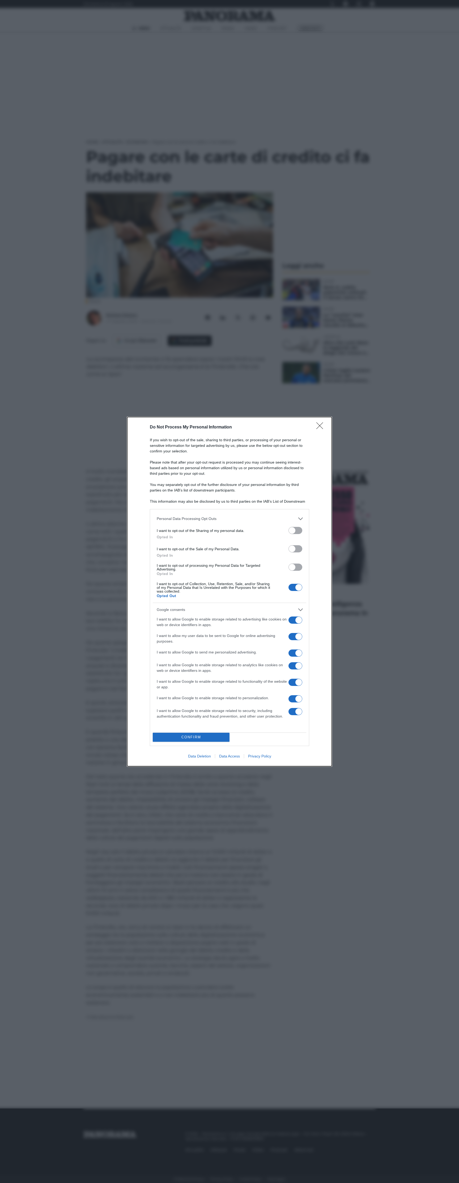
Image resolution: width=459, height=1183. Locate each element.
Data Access (229, 756)
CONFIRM (191, 737)
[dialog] (229, 591)
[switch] (295, 530)
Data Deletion (199, 756)
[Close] (321, 427)
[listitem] (229, 519)
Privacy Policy (259, 756)
